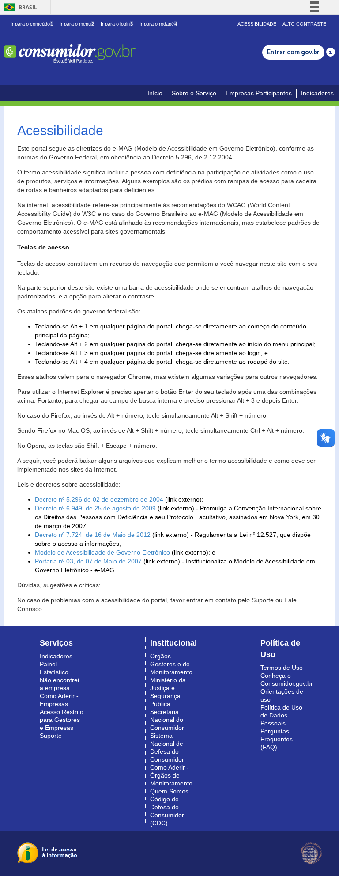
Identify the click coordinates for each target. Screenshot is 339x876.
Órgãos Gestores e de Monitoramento (171, 664)
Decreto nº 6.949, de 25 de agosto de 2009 (95, 508)
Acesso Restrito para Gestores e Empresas (61, 719)
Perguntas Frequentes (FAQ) (276, 739)
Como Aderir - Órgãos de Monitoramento (171, 775)
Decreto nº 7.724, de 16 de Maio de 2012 (93, 534)
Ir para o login (117, 23)
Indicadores (317, 93)
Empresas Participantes (259, 93)
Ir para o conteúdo (32, 23)
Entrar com (293, 52)
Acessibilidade (256, 23)
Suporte (51, 735)
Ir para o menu (77, 23)
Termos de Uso (281, 667)
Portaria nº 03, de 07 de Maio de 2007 (88, 561)
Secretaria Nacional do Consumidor (167, 719)
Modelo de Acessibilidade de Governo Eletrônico (102, 552)
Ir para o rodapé (158, 23)
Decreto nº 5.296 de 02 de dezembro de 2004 (99, 499)
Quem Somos (169, 791)
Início (154, 93)
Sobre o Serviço (194, 93)
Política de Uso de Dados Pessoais (281, 715)
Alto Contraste (304, 23)
